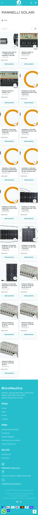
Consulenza (6, 454)
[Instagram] (21, 502)
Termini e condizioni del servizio (19, 496)
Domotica (5, 458)
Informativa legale (30, 498)
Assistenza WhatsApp (10, 429)
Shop (4, 412)
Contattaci (6, 433)
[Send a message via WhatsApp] (4, 511)
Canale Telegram (8, 437)
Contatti (5, 419)
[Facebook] (17, 502)
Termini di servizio (8, 444)
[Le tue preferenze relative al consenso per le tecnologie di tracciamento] (34, 511)
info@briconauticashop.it (11, 484)
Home (4, 408)
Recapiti (21, 498)
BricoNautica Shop (15, 490)
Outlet (4, 415)
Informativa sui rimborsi (11, 440)
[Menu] (2, 3)
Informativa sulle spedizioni (10, 498)
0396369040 (15, 468)
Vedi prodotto (9, 64)
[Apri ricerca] (31, 3)
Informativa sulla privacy (26, 493)
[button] (5, 28)
